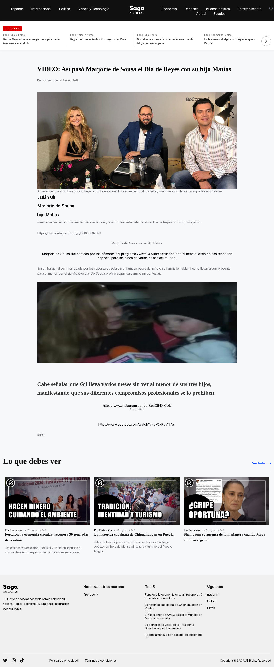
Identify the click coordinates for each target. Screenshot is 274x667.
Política (64, 9)
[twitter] (14, 660)
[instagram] (5, 660)
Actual (201, 14)
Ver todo (258, 463)
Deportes (191, 9)
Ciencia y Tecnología (93, 9)
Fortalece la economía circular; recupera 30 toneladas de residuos (174, 596)
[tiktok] (22, 660)
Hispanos (16, 9)
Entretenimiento (249, 9)
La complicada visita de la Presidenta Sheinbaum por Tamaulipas (169, 626)
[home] (137, 9)
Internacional (41, 9)
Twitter (211, 601)
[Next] (266, 41)
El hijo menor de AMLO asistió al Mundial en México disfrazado (173, 616)
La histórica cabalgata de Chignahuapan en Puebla (173, 606)
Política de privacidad (63, 660)
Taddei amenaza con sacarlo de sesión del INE (173, 636)
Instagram (213, 594)
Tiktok (211, 608)
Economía (169, 9)
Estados (219, 14)
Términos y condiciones (101, 660)
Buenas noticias (218, 9)
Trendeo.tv (90, 594)
